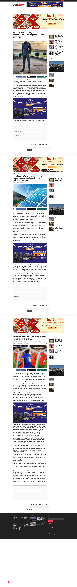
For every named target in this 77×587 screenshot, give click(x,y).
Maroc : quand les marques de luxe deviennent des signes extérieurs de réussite (59, 80)
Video (44, 8)
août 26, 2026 (51, 214)
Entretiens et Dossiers (15, 526)
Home (14, 173)
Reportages (26, 519)
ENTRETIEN (56, 8)
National (22, 343)
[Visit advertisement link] (45, 4)
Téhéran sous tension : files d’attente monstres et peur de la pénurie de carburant (55, 68)
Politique (27, 8)
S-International (26, 343)
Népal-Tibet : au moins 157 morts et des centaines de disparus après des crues (59, 74)
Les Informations (21, 523)
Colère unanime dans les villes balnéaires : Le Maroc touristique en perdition (59, 36)
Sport (35, 8)
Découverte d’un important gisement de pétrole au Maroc (59, 41)
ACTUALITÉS (19, 8)
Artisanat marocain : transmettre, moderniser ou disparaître (59, 85)
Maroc (20, 527)
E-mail (38, 146)
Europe (14, 527)
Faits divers (22, 39)
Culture (23, 8)
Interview (20, 518)
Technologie (26, 524)
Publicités (49, 533)
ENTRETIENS (15, 524)
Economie (31, 8)
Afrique (14, 518)
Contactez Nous (51, 527)
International (21, 517)
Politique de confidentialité (52, 534)
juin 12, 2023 (14, 343)
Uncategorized (26, 525)
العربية (62, 0)
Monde (20, 528)
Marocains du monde (49, 8)
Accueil (14, 8)
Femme (14, 529)
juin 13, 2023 (14, 39)
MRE (19, 529)
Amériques (14, 519)
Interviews (20, 519)
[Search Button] (63, 10)
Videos (25, 526)
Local (19, 526)
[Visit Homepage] (18, 5)
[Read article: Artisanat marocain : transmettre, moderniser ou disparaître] (51, 85)
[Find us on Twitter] (49, 525)
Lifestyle (39, 8)
